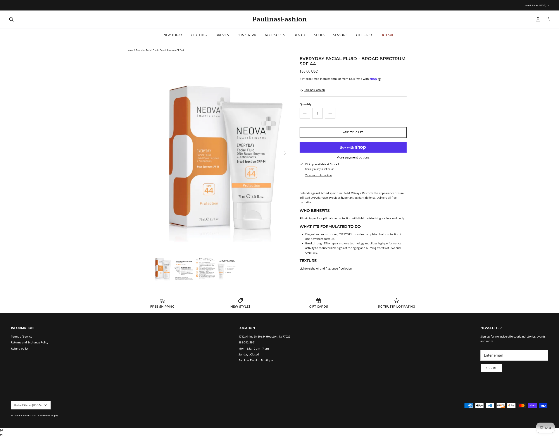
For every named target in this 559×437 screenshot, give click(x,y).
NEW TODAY (173, 35)
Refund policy (20, 348)
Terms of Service (21, 336)
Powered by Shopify (48, 415)
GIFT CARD (364, 35)
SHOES (319, 35)
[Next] (285, 152)
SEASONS (340, 35)
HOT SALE (388, 35)
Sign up (491, 367)
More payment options (353, 157)
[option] (221, 152)
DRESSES (222, 35)
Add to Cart (353, 132)
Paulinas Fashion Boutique (255, 360)
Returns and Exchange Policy (29, 342)
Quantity (306, 104)
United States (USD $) (535, 5)
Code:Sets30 (299, 5)
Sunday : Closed (248, 354)
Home (130, 50)
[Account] (537, 19)
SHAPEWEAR (247, 35)
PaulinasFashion (314, 90)
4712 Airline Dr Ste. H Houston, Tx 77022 (264, 336)
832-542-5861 (246, 342)
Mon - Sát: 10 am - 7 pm (253, 348)
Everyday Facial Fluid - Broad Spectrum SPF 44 (160, 50)
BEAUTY (299, 35)
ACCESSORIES (275, 35)
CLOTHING (199, 35)
